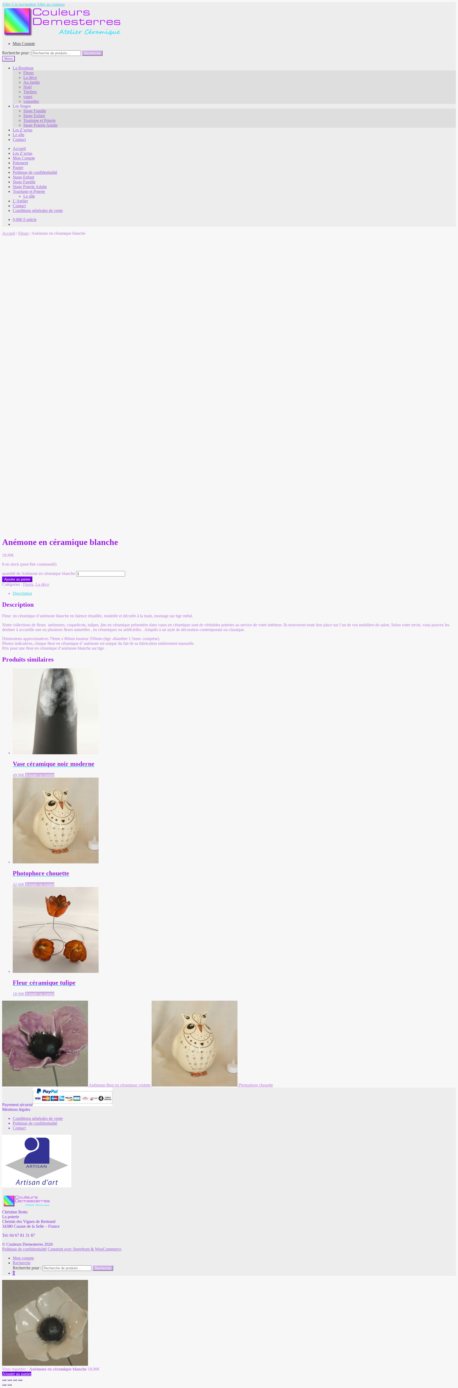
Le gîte (18, 134)
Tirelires (30, 92)
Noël (27, 87)
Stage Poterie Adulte (40, 125)
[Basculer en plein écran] (15, 1380)
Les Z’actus (22, 130)
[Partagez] (9, 1380)
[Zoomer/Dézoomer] (20, 1380)
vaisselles (31, 101)
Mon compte (23, 1258)
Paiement (20, 163)
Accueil (19, 148)
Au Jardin (31, 82)
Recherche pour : (16, 53)
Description (22, 593)
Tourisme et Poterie (39, 120)
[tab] (234, 593)
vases (27, 96)
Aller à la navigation (19, 4)
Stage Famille (34, 111)
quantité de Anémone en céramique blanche (38, 573)
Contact (19, 139)
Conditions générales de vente (38, 210)
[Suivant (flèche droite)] (9, 1385)
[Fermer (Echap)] (4, 1380)
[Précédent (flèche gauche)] (4, 1385)
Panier (18, 167)
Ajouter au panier (17, 579)
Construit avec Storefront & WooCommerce (84, 1249)
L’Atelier (20, 201)
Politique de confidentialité (35, 172)
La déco (30, 77)
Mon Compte (24, 43)
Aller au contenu (51, 4)
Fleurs (28, 72)
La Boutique (23, 68)
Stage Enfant (34, 115)
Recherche (92, 53)
